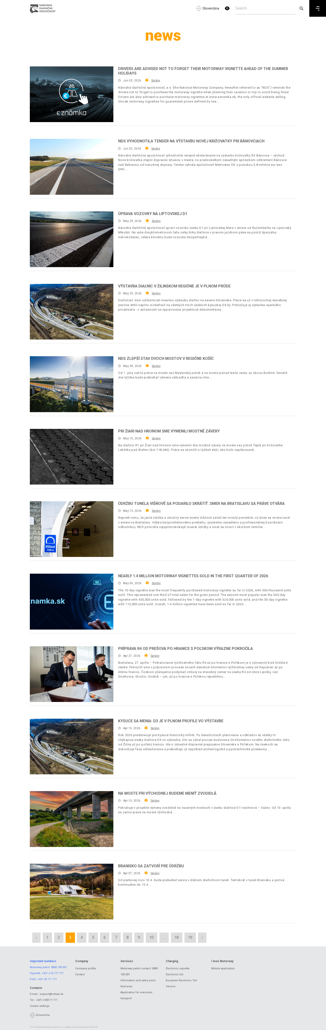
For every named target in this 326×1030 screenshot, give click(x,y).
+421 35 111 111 (47, 979)
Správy (155, 80)
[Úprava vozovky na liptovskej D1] (71, 239)
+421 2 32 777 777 (52, 973)
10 (151, 937)
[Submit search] (301, 8)
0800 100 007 (59, 967)
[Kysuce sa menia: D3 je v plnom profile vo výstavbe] (71, 746)
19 (190, 937)
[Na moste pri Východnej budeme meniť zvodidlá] (71, 819)
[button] (227, 8)
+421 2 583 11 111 (47, 1000)
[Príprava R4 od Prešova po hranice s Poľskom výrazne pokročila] (71, 674)
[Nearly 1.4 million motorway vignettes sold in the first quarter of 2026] (71, 601)
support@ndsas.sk (51, 994)
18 (176, 937)
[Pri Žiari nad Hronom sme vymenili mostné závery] (71, 457)
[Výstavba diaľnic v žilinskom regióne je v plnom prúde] (71, 312)
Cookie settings (39, 1006)
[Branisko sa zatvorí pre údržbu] (71, 891)
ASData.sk (93, 1027)
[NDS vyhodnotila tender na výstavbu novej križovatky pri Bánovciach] (71, 166)
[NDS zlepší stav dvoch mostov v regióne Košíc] (71, 384)
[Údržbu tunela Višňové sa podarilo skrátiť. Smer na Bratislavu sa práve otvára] (71, 529)
